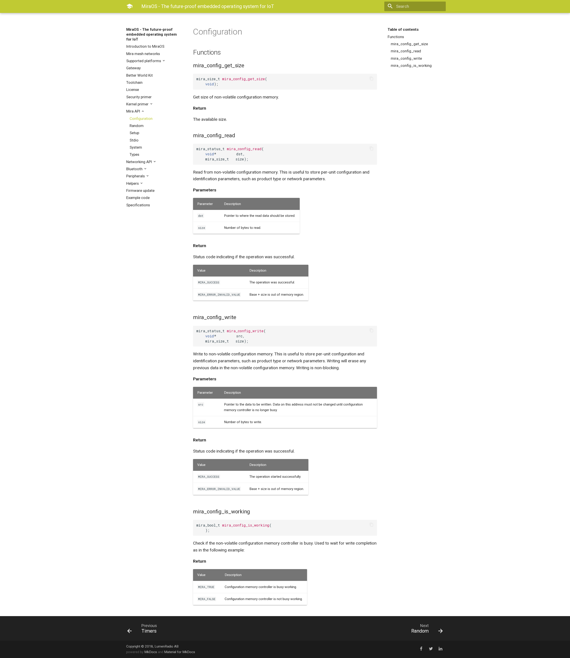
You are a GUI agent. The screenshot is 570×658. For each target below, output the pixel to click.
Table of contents (403, 29)
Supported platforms (144, 61)
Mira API (133, 111)
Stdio (134, 140)
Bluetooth (134, 169)
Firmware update (140, 190)
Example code (138, 197)
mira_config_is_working (411, 65)
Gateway (133, 68)
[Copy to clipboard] (371, 79)
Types (134, 154)
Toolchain (134, 82)
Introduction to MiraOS (145, 46)
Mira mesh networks (143, 53)
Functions (396, 37)
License (132, 89)
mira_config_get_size (409, 44)
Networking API (139, 162)
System (136, 147)
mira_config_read (406, 51)
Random (137, 125)
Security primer (139, 97)
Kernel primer (137, 104)
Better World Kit (139, 75)
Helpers (133, 183)
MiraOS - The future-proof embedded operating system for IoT (151, 34)
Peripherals (136, 176)
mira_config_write (406, 58)
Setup (134, 133)
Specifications (138, 205)
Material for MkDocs (179, 652)
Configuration (141, 118)
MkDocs (150, 652)
